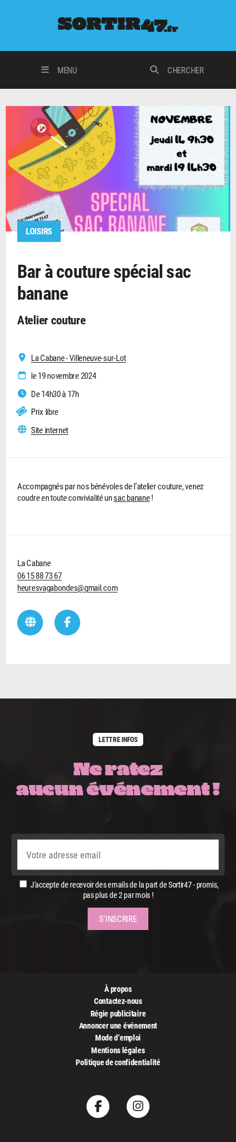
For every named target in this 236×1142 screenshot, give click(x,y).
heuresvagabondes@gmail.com (67, 587)
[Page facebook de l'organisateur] (67, 622)
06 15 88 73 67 (39, 575)
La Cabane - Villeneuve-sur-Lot (78, 358)
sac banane (131, 497)
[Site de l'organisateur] (30, 622)
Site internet (49, 430)
